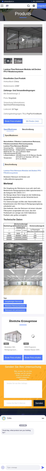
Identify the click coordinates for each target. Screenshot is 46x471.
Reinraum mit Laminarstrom (15, 310)
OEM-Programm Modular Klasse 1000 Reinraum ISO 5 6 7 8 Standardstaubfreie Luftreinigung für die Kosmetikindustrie (32, 348)
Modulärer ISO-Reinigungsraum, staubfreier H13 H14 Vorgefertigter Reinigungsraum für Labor (11, 348)
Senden (39, 403)
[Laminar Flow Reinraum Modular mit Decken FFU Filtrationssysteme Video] (23, 39)
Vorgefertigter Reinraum (13, 301)
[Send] (43, 467)
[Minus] (43, 418)
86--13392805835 (38, 1)
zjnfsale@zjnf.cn (9, 1)
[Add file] (2, 467)
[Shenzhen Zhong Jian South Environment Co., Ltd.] (9, 5)
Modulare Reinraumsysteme (15, 306)
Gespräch (41, 6)
